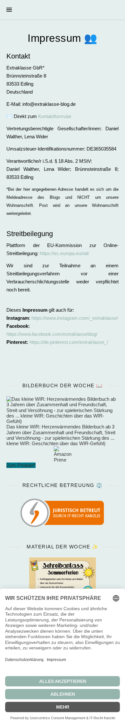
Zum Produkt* (21, 465)
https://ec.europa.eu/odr (64, 253)
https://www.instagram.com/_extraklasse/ (74, 318)
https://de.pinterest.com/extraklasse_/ (68, 342)
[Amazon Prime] (62, 454)
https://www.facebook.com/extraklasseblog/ (51, 334)
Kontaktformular (54, 116)
